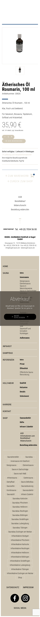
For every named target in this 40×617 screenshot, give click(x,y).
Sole (21, 326)
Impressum (28, 587)
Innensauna (24, 277)
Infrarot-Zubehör (26, 426)
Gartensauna (28, 478)
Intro (22, 273)
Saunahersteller (13, 457)
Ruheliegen (24, 333)
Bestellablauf (20, 201)
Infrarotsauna (12, 478)
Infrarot (7, 346)
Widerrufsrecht (20, 205)
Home (5, 266)
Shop (5, 418)
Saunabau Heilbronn (20, 507)
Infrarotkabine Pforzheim (20, 540)
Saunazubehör (25, 418)
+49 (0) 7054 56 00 (28, 229)
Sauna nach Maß (20, 473)
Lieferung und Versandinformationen (18, 154)
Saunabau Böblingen (20, 515)
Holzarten (23, 387)
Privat (22, 364)
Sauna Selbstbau (27, 482)
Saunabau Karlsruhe (20, 498)
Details (22, 392)
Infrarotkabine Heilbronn (20, 552)
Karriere (7, 404)
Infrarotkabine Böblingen (20, 557)
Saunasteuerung (27, 486)
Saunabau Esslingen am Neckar (20, 532)
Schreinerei (24, 396)
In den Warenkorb (13, 141)
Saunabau (29, 457)
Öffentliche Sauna (26, 372)
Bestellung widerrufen (20, 209)
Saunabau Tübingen (20, 527)
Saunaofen (11, 486)
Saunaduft (11, 494)
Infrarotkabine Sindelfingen (20, 561)
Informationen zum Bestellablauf (27, 437)
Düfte (22, 422)
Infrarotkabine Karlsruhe (20, 544)
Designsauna (24, 281)
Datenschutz (13, 587)
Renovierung (24, 374)
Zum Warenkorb (21, 175)
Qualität (23, 383)
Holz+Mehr (8, 383)
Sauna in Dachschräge (28, 291)
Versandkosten (19, 130)
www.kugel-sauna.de (28, 248)
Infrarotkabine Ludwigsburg (20, 565)
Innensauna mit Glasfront (20, 461)
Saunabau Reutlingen (20, 511)
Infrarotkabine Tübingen (20, 569)
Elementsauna (25, 283)
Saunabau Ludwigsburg (20, 523)
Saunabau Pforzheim (20, 503)
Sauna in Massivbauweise (26, 287)
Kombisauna (11, 490)
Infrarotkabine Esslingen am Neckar (20, 573)
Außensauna (24, 338)
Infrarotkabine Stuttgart (20, 536)
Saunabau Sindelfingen (20, 519)
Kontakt (7, 411)
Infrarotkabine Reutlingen (20, 548)
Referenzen (8, 360)
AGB (20, 197)
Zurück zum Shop (21, 181)
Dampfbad (8, 353)
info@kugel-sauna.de (13, 248)
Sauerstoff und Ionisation (25, 329)
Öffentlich (24, 368)
